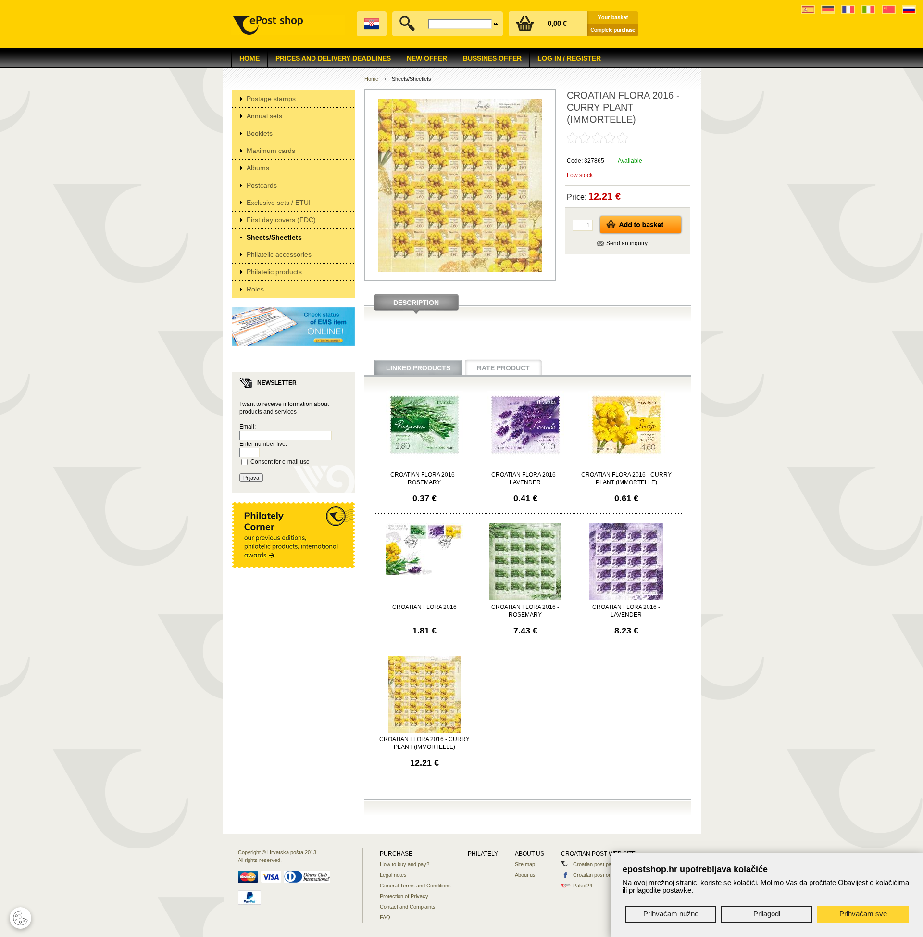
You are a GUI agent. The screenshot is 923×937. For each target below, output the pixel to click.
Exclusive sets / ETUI (279, 202)
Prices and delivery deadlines (333, 58)
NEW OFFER (427, 58)
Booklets (260, 133)
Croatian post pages (596, 864)
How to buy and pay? (404, 864)
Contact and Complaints (408, 907)
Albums (258, 168)
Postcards (262, 185)
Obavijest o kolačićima (873, 882)
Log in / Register (569, 58)
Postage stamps (271, 98)
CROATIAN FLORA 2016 (424, 607)
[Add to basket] (641, 232)
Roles (255, 289)
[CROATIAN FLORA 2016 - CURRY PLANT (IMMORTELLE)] (626, 456)
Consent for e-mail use (280, 461)
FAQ (385, 917)
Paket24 (582, 885)
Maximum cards (271, 150)
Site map (525, 864)
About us (525, 875)
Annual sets (264, 116)
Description (416, 302)
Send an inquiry (627, 243)
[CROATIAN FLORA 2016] (424, 573)
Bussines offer (492, 58)
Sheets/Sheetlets (274, 237)
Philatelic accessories (279, 254)
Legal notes (393, 875)
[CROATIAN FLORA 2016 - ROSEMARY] (424, 456)
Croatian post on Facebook (604, 875)
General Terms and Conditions (415, 885)
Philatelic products (274, 272)
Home (249, 58)
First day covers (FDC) (281, 220)
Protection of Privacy (404, 896)
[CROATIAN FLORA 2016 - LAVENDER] (525, 456)
